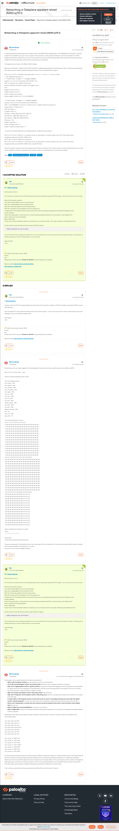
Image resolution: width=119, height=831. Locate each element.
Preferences (111, 827)
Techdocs (68, 813)
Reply (80, 162)
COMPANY (7, 795)
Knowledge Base (71, 810)
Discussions (19, 20)
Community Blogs (71, 799)
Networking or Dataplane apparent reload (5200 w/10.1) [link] (54, 20)
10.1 (10, 155)
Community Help (71, 802)
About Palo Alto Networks (13, 799)
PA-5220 (32, 155)
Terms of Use (39, 802)
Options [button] (82, 47)
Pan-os (39, 155)
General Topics (30, 20)
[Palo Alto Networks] (18, 790)
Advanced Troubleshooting (21, 155)
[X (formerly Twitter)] (99, 795)
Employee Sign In (111, 3)
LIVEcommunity (8, 20)
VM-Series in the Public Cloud (100, 114)
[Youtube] (105, 795)
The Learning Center (72, 806)
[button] (92, 827)
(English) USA (86, 3)
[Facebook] (105, 801)
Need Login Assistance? (108, 22)
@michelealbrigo (12, 187)
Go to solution (45, 43)
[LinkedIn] (111, 795)
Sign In (102, 3)
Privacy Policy (46, 827)
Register (94, 3)
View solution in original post (12, 266)
